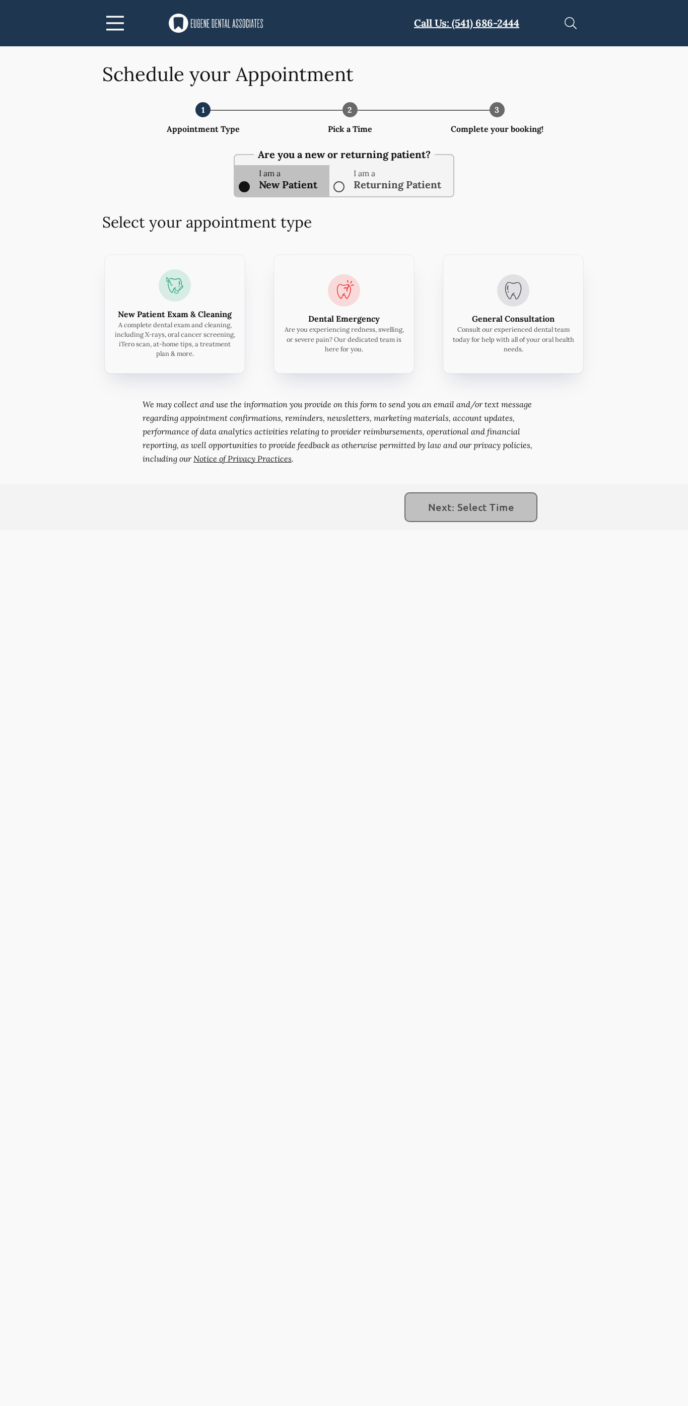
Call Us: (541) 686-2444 (466, 23)
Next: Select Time (471, 506)
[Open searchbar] (571, 23)
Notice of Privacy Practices (242, 459)
